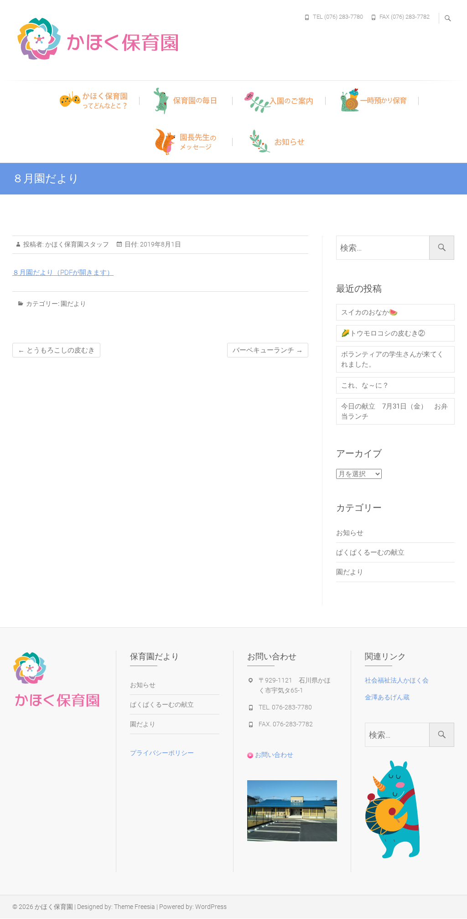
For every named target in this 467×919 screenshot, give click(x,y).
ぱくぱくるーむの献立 (370, 552)
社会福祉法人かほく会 (397, 680)
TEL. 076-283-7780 (285, 707)
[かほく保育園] (128, 39)
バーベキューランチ (268, 350)
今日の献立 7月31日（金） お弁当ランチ (394, 411)
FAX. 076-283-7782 (286, 724)
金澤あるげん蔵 (387, 697)
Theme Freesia (134, 906)
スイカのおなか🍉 (369, 312)
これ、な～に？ (365, 385)
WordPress (211, 906)
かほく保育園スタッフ (76, 244)
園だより (73, 303)
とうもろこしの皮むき (56, 350)
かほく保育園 (54, 906)
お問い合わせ (273, 754)
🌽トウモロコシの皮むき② (383, 333)
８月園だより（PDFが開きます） (63, 272)
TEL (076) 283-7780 (338, 16)
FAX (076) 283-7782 (404, 16)
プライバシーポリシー (162, 752)
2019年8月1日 (160, 244)
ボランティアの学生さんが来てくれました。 (392, 359)
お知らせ (349, 533)
